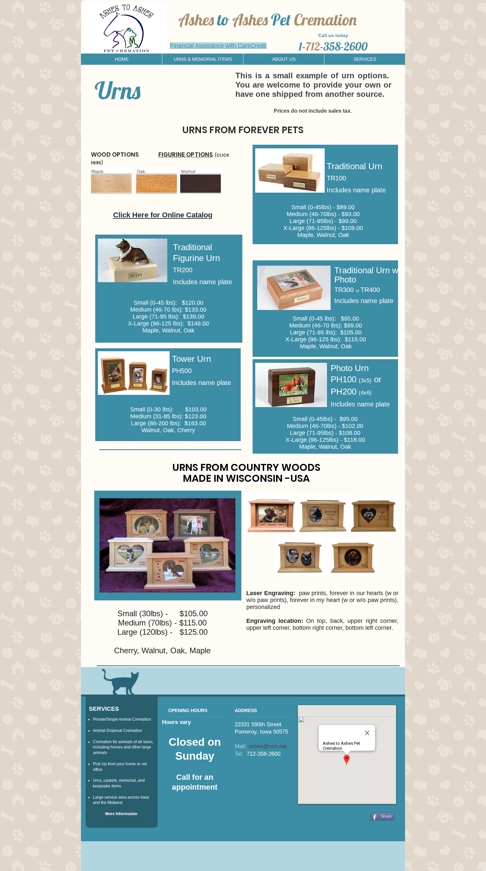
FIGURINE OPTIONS (185, 154)
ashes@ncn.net (267, 746)
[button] (202, 59)
